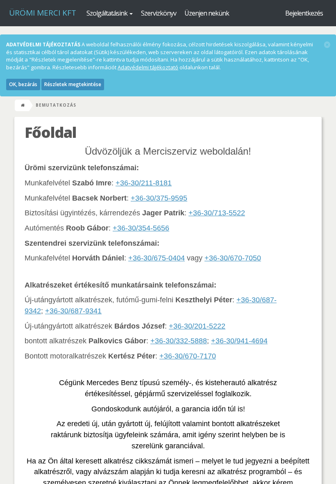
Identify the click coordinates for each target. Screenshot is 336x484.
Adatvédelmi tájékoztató (148, 67)
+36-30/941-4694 (239, 341)
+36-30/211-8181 (144, 183)
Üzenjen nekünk (206, 13)
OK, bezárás (23, 84)
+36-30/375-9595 (159, 198)
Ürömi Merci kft (42, 12)
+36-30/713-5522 (216, 213)
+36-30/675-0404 (156, 258)
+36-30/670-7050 (232, 258)
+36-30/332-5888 (178, 341)
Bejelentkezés (304, 13)
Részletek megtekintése (72, 84)
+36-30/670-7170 (187, 356)
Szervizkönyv (158, 13)
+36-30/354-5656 (141, 228)
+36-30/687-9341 (73, 311)
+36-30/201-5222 (197, 326)
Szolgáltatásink (107, 13)
